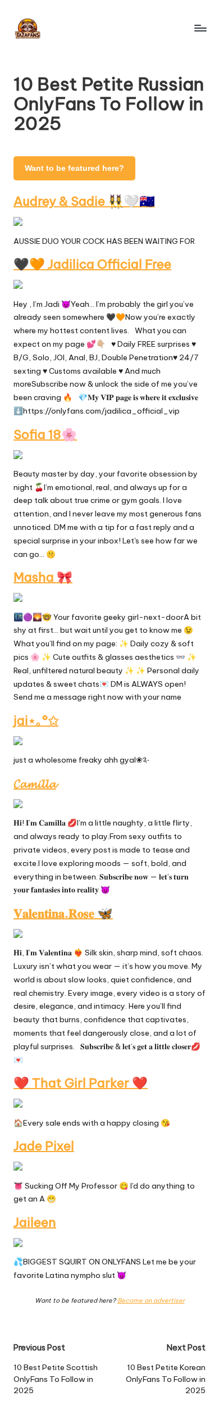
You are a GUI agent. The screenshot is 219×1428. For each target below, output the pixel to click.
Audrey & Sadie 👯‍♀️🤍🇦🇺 (84, 201)
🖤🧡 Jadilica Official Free (92, 264)
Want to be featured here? (74, 168)
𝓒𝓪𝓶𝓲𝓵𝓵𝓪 (34, 783)
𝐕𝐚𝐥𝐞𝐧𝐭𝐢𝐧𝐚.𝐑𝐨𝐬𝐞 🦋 (63, 913)
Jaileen (34, 1222)
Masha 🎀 (42, 577)
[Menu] (200, 28)
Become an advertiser (151, 1300)
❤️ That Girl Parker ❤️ (80, 1083)
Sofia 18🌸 (45, 434)
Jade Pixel (43, 1146)
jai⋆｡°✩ (35, 720)
